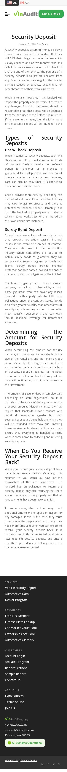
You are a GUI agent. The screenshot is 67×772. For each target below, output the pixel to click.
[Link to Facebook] (48, 764)
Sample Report (15, 674)
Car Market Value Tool (21, 628)
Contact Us (12, 680)
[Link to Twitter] (53, 764)
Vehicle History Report (20, 588)
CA (27, 2)
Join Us (10, 708)
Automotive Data (17, 594)
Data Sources (14, 696)
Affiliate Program (17, 662)
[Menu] (8, 14)
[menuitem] (8, 14)
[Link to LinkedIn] (42, 764)
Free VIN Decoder (17, 616)
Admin (45, 43)
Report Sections (16, 668)
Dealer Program (16, 600)
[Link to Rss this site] (59, 764)
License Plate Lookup (20, 622)
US (15, 2)
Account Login (15, 656)
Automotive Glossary (19, 640)
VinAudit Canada (28, 760)
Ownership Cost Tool (20, 634)
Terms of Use (14, 702)
